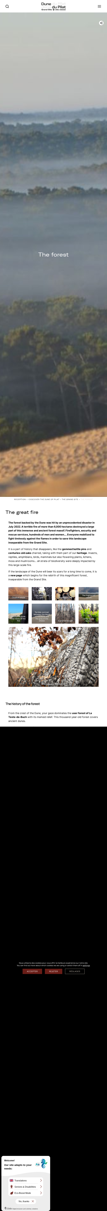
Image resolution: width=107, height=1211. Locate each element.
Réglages (74, 971)
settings (86, 965)
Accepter (32, 971)
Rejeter (53, 971)
